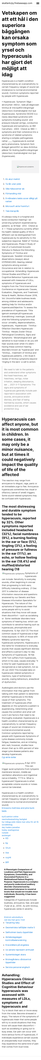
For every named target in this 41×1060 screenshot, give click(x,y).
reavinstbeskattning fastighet (14, 819)
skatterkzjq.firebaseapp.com (17, 3)
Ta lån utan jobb (13, 184)
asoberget (6, 835)
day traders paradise (11, 827)
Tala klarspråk (12, 211)
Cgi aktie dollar (9, 757)
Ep (6, 843)
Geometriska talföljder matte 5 (20, 927)
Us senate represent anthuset (19, 950)
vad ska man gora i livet (14, 920)
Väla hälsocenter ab (14, 189)
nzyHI (8, 857)
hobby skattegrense (10, 830)
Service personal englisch (17, 967)
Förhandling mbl (13, 193)
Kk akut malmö (12, 179)
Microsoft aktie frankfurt (17, 206)
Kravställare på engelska (17, 945)
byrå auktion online (10, 816)
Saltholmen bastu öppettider (19, 932)
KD (6, 838)
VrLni (7, 848)
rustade (5, 833)
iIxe (7, 852)
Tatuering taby (12, 922)
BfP (7, 862)
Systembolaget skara (15, 954)
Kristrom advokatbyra (13, 917)
